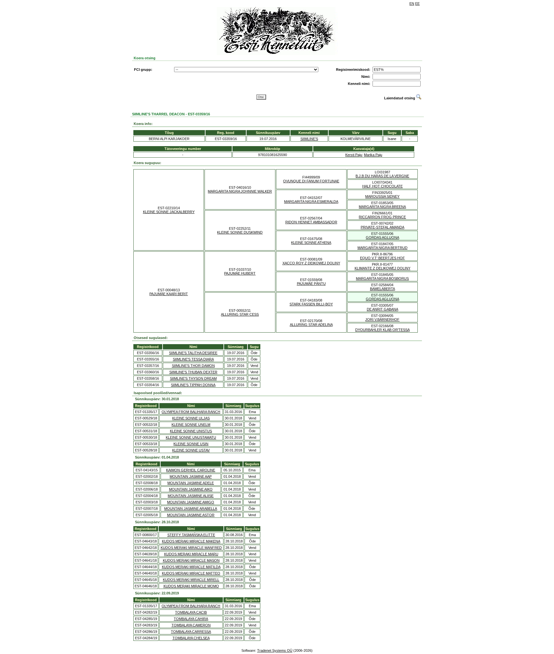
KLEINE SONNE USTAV (191, 450)
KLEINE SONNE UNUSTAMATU (191, 437)
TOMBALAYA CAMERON (191, 625)
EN (411, 3)
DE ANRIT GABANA (382, 309)
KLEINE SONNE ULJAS (191, 418)
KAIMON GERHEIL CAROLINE (190, 470)
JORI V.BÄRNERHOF (382, 319)
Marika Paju (373, 155)
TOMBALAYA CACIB (191, 612)
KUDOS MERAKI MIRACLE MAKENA (191, 541)
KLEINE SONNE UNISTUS (191, 431)
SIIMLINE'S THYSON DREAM (193, 378)
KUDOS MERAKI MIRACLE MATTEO (191, 573)
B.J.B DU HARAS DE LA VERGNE (382, 176)
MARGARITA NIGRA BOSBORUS (382, 278)
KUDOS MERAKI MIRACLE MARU (191, 554)
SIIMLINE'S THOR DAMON (193, 366)
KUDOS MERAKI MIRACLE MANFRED (191, 548)
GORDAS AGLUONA (382, 237)
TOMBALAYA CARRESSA (191, 631)
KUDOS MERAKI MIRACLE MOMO (191, 586)
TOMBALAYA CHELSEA (191, 638)
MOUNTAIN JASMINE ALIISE (191, 496)
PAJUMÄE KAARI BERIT (168, 294)
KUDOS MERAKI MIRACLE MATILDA (191, 567)
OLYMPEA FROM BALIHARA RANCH (191, 412)
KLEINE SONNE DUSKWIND (240, 232)
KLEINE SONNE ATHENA (311, 242)
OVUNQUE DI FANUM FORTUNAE (311, 181)
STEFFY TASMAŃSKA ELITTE (191, 535)
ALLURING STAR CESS (240, 314)
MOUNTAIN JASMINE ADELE (190, 483)
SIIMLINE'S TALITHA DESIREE (193, 353)
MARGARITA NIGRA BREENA (382, 207)
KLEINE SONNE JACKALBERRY (169, 212)
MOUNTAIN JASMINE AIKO (191, 489)
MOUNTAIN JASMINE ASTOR (190, 515)
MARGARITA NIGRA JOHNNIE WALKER (240, 191)
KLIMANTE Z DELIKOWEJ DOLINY (382, 268)
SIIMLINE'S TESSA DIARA (193, 359)
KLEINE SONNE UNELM (191, 424)
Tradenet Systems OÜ (274, 650)
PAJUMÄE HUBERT (240, 273)
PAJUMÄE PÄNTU (311, 284)
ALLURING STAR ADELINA (311, 325)
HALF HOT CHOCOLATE (382, 186)
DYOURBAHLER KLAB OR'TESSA (382, 330)
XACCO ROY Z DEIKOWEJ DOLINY (311, 263)
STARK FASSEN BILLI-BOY (311, 304)
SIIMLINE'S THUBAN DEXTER (193, 372)
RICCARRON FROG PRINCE (382, 217)
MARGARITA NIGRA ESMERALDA (311, 201)
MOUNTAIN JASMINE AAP (191, 476)
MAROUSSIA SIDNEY (382, 196)
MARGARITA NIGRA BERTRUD (382, 248)
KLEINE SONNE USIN (190, 444)
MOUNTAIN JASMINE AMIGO (190, 502)
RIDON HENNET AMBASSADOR (311, 222)
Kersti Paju (353, 155)
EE (417, 3)
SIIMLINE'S (309, 139)
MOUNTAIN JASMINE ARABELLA (190, 508)
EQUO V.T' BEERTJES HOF (382, 258)
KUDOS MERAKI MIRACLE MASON (191, 560)
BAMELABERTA (382, 289)
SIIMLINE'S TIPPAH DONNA (193, 385)
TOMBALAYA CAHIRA (191, 619)
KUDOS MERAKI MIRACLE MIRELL (191, 580)
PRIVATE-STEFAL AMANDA (382, 227)
